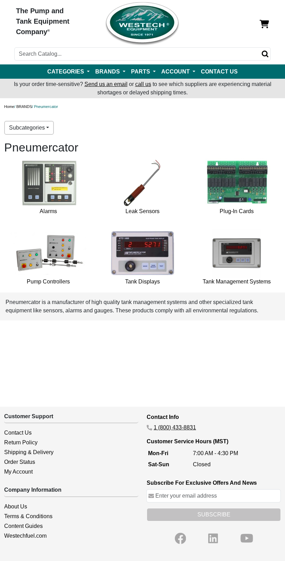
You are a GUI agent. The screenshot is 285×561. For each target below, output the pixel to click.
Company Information (33, 490)
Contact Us (18, 433)
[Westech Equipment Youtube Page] (247, 538)
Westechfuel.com (25, 536)
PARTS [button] (141, 72)
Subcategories (27, 128)
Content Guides (23, 526)
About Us (15, 506)
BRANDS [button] (108, 72)
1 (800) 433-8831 (175, 427)
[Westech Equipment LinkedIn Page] (213, 538)
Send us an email (106, 84)
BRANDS (24, 106)
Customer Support (28, 416)
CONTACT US (219, 72)
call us (143, 84)
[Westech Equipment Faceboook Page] (180, 538)
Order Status (19, 462)
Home (9, 106)
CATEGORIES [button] (66, 72)
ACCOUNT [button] (176, 72)
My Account (18, 472)
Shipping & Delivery (29, 452)
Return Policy (21, 442)
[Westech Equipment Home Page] (142, 24)
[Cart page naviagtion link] (264, 24)
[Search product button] (265, 54)
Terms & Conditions (28, 516)
